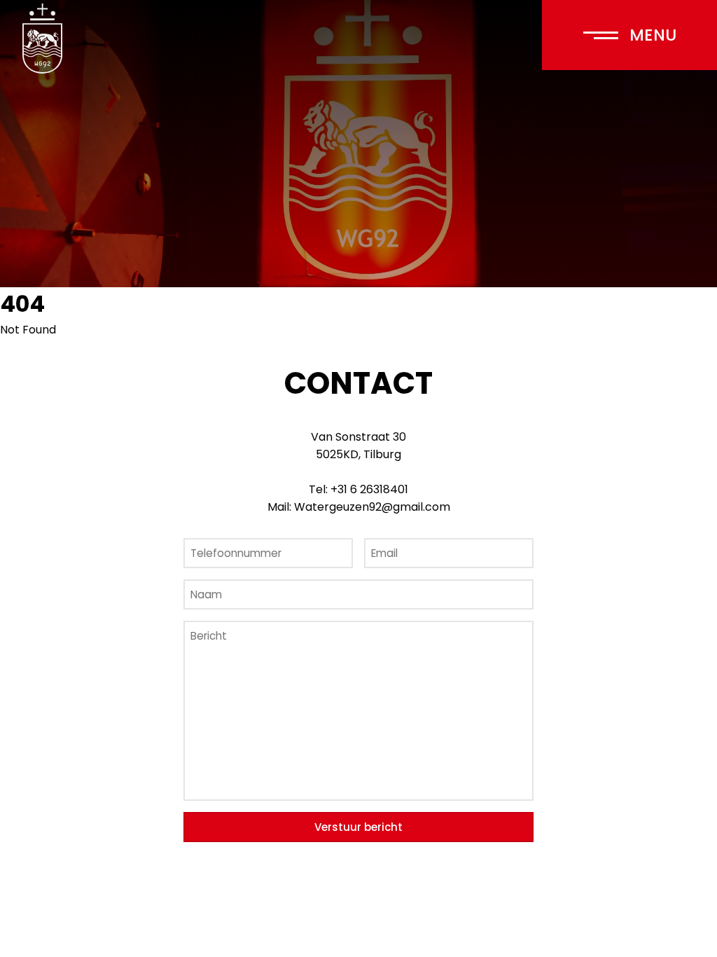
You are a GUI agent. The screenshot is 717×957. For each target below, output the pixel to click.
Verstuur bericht (358, 827)
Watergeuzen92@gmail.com (372, 507)
